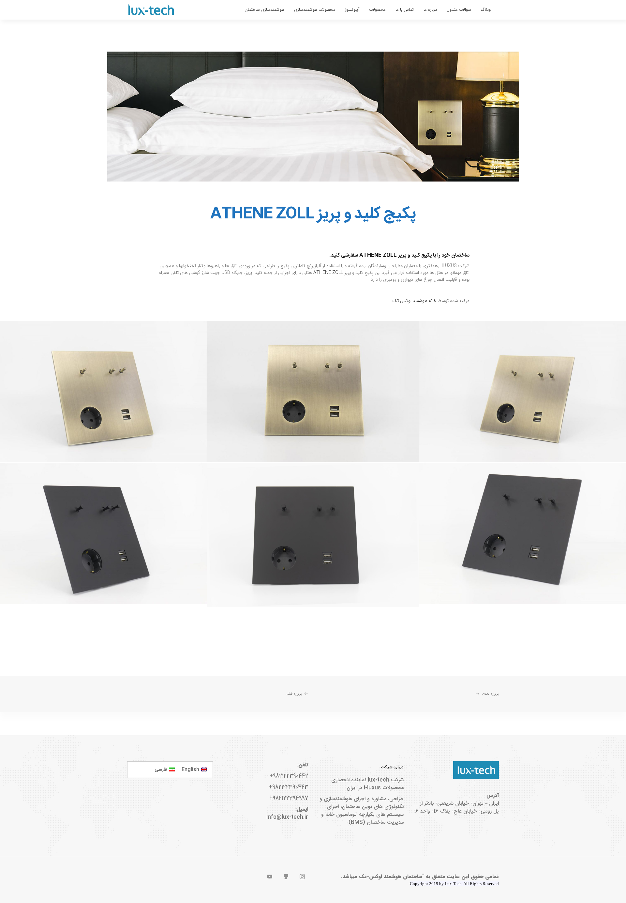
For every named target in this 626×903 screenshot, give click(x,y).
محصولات (377, 9)
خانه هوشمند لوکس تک (414, 300)
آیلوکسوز (352, 9)
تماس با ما (404, 9)
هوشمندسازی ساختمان (264, 9)
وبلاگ (486, 9)
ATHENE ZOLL (328, 272)
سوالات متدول (459, 9)
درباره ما (430, 9)
